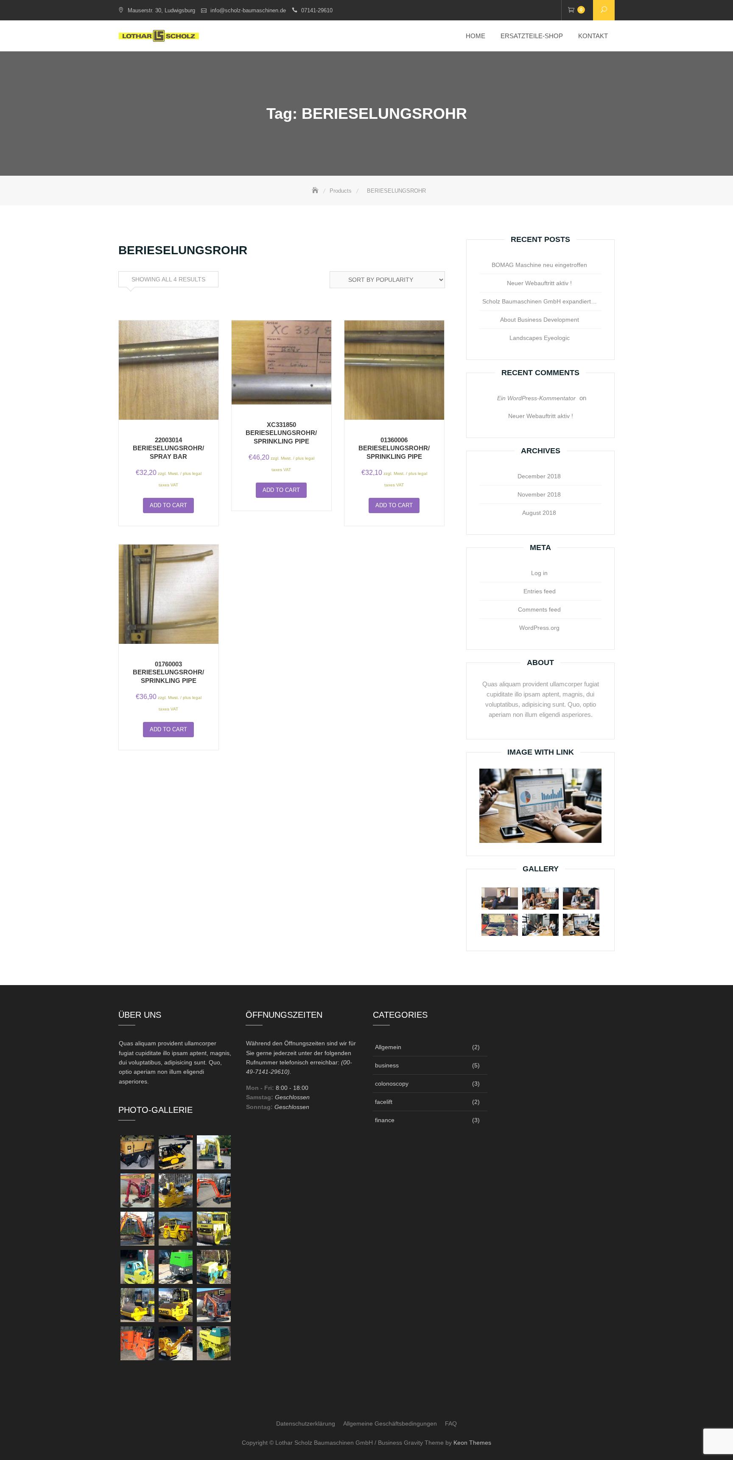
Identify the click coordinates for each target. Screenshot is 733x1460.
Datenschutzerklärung (305, 1423)
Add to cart (168, 505)
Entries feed (539, 591)
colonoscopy (391, 1083)
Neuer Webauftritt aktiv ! (539, 283)
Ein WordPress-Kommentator (536, 398)
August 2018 (539, 512)
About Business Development (539, 319)
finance (384, 1120)
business (387, 1065)
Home (475, 35)
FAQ (451, 1423)
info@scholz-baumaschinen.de (248, 10)
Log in (539, 573)
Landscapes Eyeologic (539, 337)
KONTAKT (593, 35)
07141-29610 (317, 10)
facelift (383, 1101)
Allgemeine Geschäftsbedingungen (390, 1423)
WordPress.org (539, 627)
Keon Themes (472, 1442)
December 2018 (539, 476)
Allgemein (388, 1047)
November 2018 (539, 494)
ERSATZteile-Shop (532, 35)
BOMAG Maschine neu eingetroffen (539, 264)
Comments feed (539, 609)
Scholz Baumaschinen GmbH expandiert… (539, 301)
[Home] (316, 191)
